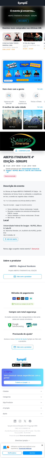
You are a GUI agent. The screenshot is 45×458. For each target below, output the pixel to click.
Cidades (6, 391)
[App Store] (16, 365)
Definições (12, 453)
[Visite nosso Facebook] (30, 421)
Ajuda (5, 414)
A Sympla (6, 408)
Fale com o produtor (24, 277)
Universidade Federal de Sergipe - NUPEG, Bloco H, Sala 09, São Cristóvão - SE (23, 170)
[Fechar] (42, 445)
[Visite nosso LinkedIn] (15, 421)
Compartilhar (24, 151)
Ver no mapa (12, 239)
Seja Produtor (8, 402)
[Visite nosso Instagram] (20, 421)
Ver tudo (39, 89)
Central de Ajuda (21, 339)
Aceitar (32, 453)
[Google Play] (26, 365)
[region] (22, 450)
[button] (6, 447)
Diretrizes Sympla (21, 440)
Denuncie (35, 249)
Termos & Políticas (25, 448)
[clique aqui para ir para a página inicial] (22, 3)
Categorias (7, 397)
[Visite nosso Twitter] (25, 421)
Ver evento (22, 21)
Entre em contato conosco (28, 435)
